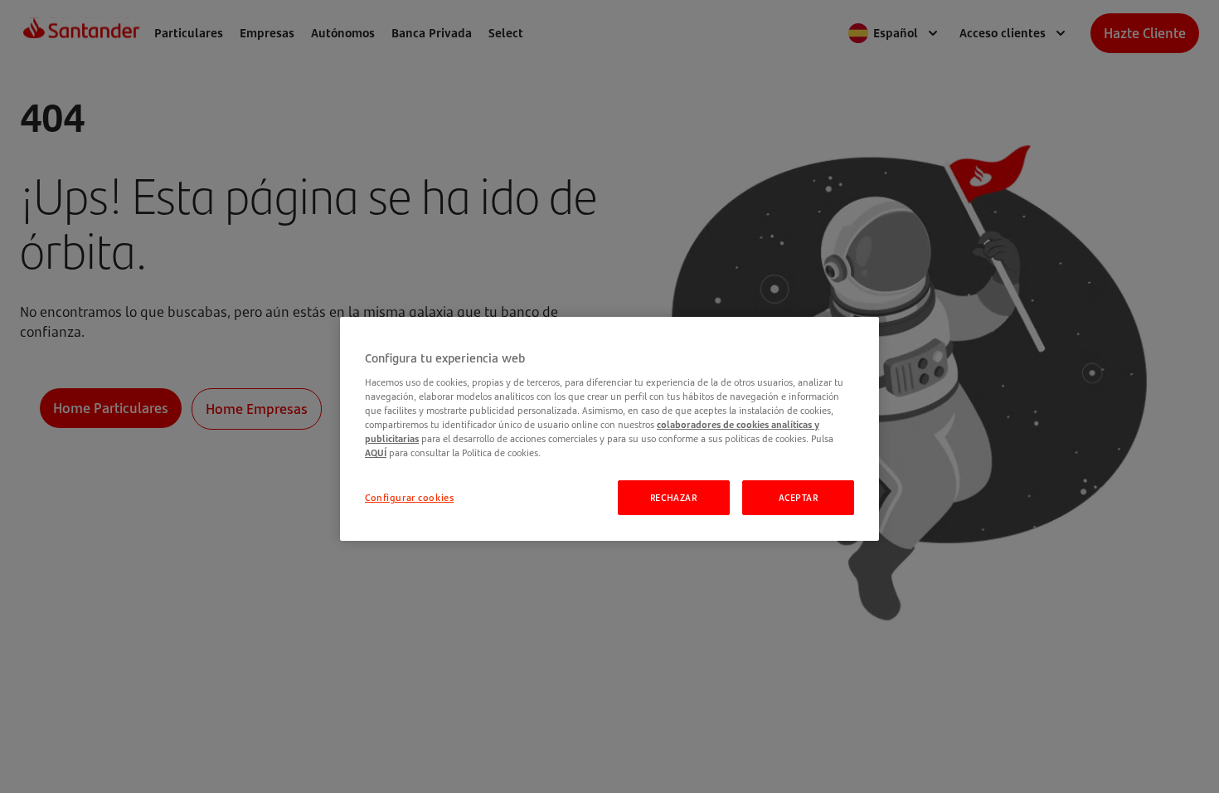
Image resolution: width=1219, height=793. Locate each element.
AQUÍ (375, 452)
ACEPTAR (798, 497)
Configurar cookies (409, 497)
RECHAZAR (673, 497)
